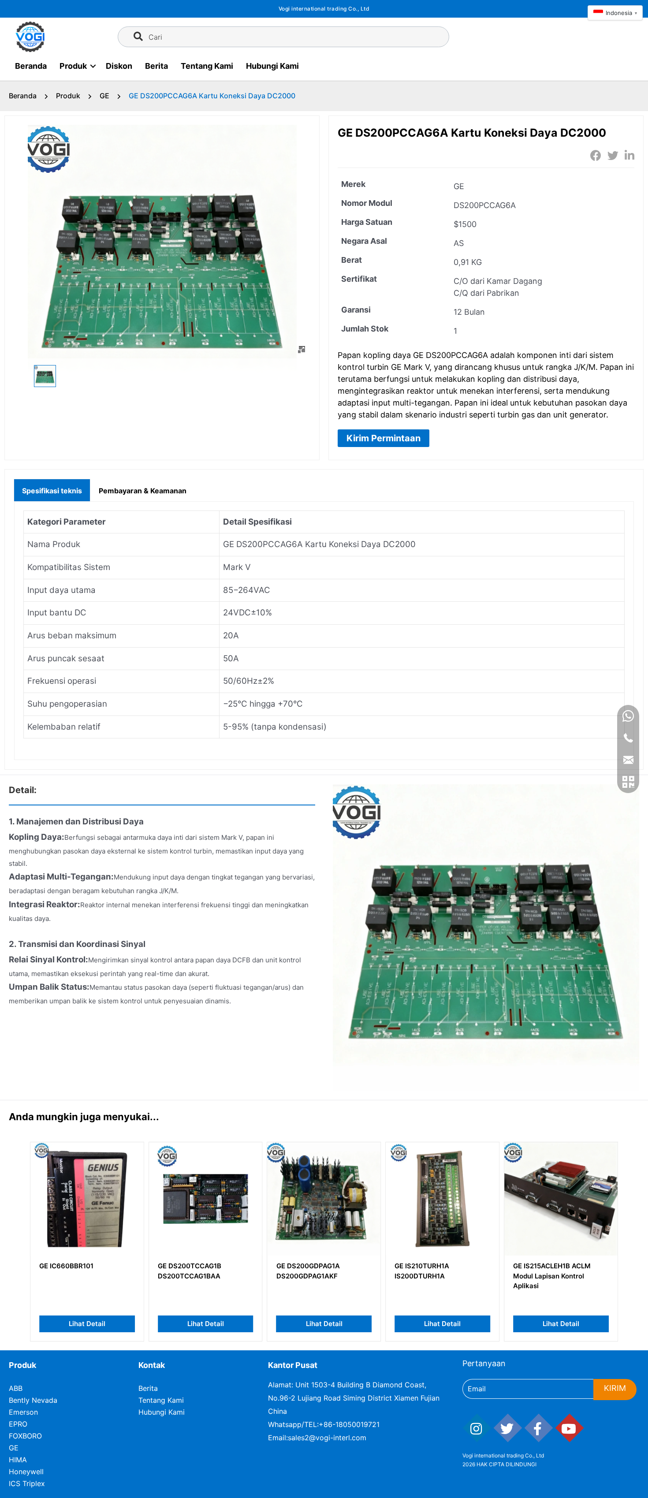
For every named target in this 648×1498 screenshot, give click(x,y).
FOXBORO (25, 1435)
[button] (383, 438)
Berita (156, 66)
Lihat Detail (87, 1323)
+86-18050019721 (349, 1424)
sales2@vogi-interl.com (327, 1437)
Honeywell (26, 1471)
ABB (15, 1388)
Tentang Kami (207, 66)
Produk (73, 66)
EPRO (18, 1424)
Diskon (119, 66)
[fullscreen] (301, 349)
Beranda (31, 66)
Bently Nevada (33, 1400)
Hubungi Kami (272, 66)
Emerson (23, 1412)
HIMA (18, 1459)
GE (104, 95)
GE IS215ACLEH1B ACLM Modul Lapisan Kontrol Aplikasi (552, 1276)
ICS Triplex (27, 1483)
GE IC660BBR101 (66, 1266)
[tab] (52, 490)
